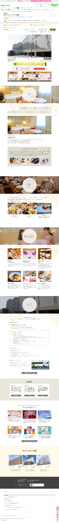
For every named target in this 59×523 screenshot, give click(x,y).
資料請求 (21, 518)
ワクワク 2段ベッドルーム (24, 108)
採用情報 (16, 518)
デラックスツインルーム (44, 111)
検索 (52, 29)
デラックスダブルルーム (46, 108)
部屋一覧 (19, 20)
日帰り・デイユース (13, 27)
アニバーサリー (32, 22)
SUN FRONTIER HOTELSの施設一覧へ (10, 515)
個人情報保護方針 (6, 518)
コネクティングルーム (29, 111)
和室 (35, 108)
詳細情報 (37, 22)
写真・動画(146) (24, 20)
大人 (31, 29)
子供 (33, 29)
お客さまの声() (37, 20)
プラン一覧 (14, 20)
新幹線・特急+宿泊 (52, 31)
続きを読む (16, 395)
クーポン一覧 (43, 20)
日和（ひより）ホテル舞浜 (11, 15)
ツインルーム (13, 108)
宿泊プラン (6, 27)
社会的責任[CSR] (11, 518)
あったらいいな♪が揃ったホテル (23, 22)
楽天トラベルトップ (6, 11)
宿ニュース (10, 20)
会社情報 (2, 518)
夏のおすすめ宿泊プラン (13, 22)
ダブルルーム (15, 111)
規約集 (18, 518)
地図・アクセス (30, 20)
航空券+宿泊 (36, 31)
